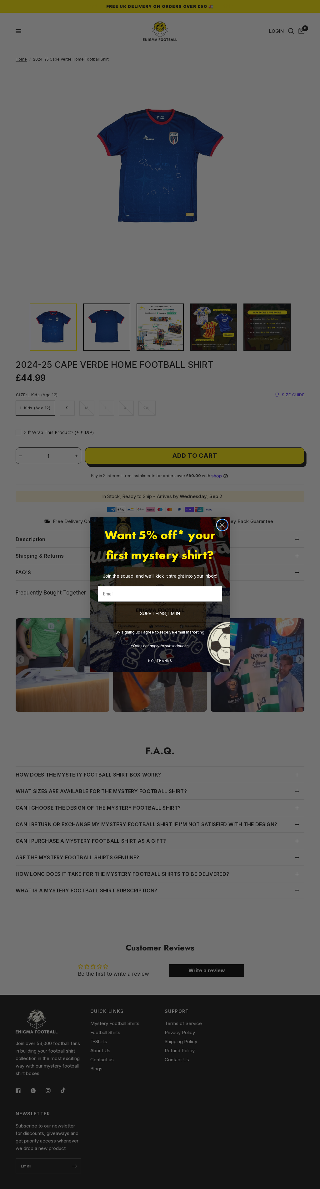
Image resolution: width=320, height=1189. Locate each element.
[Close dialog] (222, 525)
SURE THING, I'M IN (160, 613)
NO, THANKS (160, 661)
